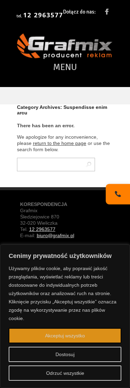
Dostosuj (65, 354)
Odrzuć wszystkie (65, 373)
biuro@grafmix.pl (55, 235)
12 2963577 (43, 15)
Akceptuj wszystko (65, 335)
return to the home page (59, 143)
